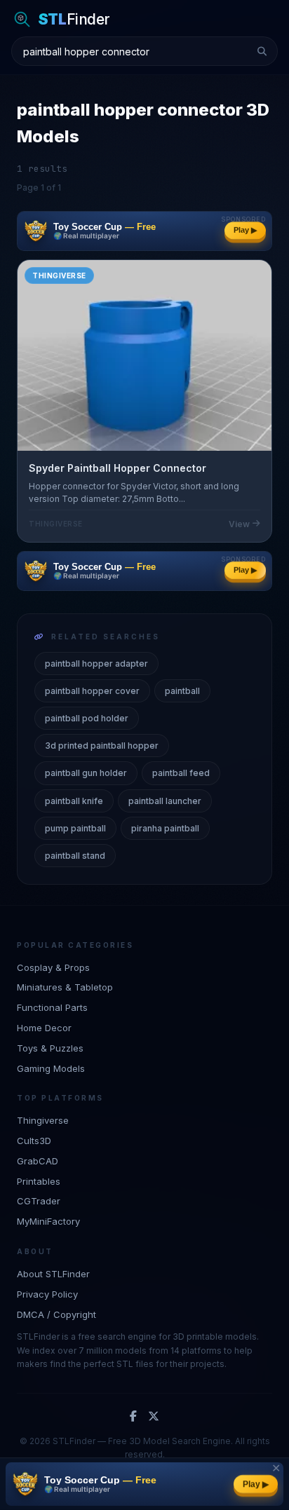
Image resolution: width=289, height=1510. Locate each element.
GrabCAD (37, 1160)
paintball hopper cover (92, 691)
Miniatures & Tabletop (65, 987)
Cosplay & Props (53, 967)
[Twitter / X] (153, 1417)
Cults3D (34, 1140)
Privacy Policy (47, 1294)
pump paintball (75, 828)
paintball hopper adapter (96, 663)
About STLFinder (53, 1273)
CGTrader (38, 1200)
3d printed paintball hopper (102, 745)
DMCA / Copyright (56, 1314)
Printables (38, 1181)
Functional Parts (52, 1007)
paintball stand (75, 855)
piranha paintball (165, 828)
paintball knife (74, 801)
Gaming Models (51, 1068)
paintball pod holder (86, 718)
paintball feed (181, 773)
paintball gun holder (86, 773)
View (239, 524)
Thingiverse (43, 1120)
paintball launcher (164, 801)
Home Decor (44, 1027)
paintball (182, 691)
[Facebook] (133, 1417)
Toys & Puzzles (50, 1048)
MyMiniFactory (48, 1221)
